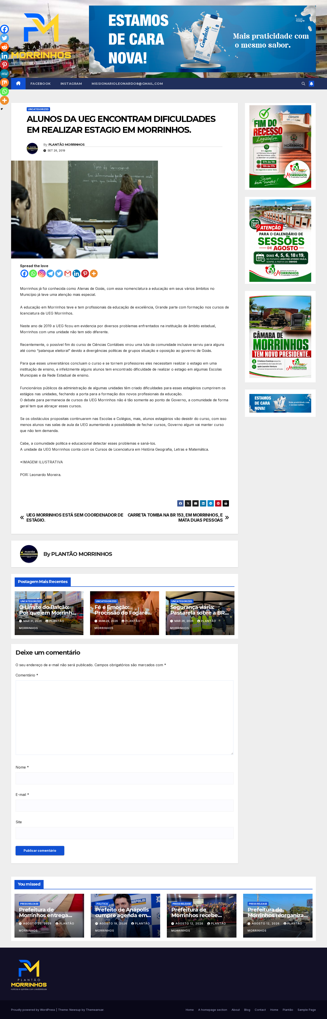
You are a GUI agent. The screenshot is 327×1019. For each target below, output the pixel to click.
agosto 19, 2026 (113, 923)
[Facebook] (24, 273)
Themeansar (94, 1009)
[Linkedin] (76, 273)
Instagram (71, 84)
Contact (260, 1009)
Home (190, 1009)
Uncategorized (38, 109)
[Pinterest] (85, 273)
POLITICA (102, 903)
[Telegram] (50, 273)
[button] (303, 83)
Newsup (75, 1009)
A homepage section (212, 1009)
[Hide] (2, 109)
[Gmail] (68, 273)
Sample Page (307, 1009)
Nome (22, 767)
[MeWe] (4, 73)
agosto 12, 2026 (190, 923)
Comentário (27, 675)
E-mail (22, 794)
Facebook (40, 84)
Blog (247, 1009)
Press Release (29, 903)
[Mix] (4, 82)
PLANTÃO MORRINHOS (66, 145)
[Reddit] (4, 46)
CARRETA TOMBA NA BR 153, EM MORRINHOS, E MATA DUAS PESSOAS (175, 518)
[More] (94, 273)
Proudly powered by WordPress (33, 1009)
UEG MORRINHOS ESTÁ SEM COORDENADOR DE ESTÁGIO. (74, 518)
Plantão (288, 1009)
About (236, 1009)
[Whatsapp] (33, 273)
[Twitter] (59, 273)
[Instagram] (42, 273)
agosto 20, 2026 (37, 923)
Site (19, 822)
